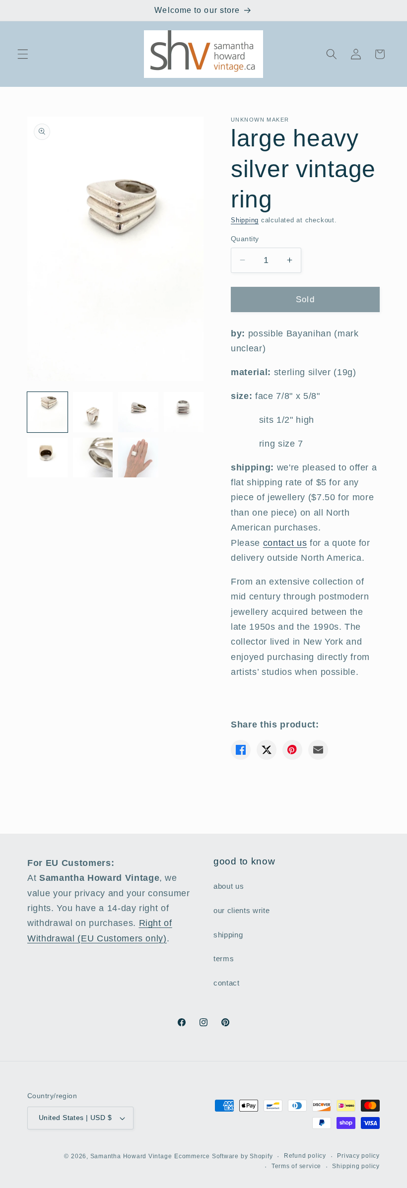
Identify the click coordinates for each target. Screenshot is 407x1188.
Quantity (245, 239)
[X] (266, 750)
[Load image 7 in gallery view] (138, 458)
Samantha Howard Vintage (131, 1156)
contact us (285, 543)
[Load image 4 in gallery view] (184, 412)
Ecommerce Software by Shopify (223, 1156)
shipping (228, 934)
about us (228, 886)
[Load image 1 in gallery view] (47, 412)
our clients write (241, 910)
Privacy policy (358, 1155)
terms (223, 958)
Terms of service (296, 1166)
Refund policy (305, 1155)
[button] (23, 54)
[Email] (318, 750)
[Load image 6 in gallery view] (93, 458)
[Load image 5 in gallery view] (47, 458)
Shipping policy (356, 1166)
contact (226, 983)
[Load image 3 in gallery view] (138, 412)
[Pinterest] (292, 750)
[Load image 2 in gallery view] (93, 412)
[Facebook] (241, 750)
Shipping (245, 220)
